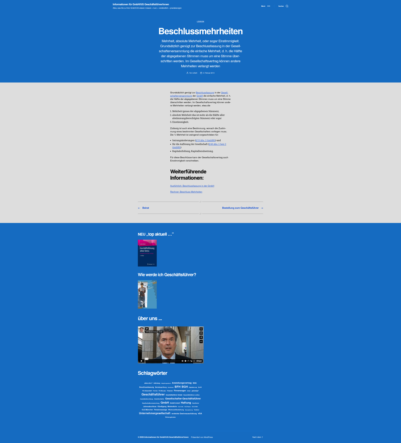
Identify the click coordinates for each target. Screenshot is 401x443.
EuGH (200, 387)
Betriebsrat (170, 387)
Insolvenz (195, 403)
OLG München (147, 409)
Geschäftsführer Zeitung (146, 399)
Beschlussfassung (146, 387)
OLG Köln (195, 406)
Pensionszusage (160, 409)
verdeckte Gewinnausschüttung (184, 413)
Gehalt (188, 391)
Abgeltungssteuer (166, 383)
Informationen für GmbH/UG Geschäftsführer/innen (141, 4)
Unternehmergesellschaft (154, 413)
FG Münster (162, 391)
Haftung (186, 402)
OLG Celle (180, 406)
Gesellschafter (159, 399)
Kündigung (162, 406)
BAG (195, 383)
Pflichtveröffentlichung (176, 410)
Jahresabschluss (149, 406)
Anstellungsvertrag (182, 382)
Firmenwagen (180, 390)
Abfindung (157, 383)
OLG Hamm (187, 406)
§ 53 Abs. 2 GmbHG (205, 140)
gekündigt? (195, 391)
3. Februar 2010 (208, 73)
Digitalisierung (193, 387)
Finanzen (170, 391)
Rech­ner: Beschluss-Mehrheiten (186, 191)
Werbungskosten (170, 417)
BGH (185, 387)
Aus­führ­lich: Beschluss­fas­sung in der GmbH (192, 185)
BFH (177, 387)
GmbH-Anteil (175, 403)
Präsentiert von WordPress (202, 437)
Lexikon (200, 21)
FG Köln (155, 391)
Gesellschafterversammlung (150, 403)
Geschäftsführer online (191, 395)
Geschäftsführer (153, 394)
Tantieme (196, 410)
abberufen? (148, 383)
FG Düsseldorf (147, 391)
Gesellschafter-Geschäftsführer (183, 398)
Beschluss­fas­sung (205, 92)
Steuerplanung (189, 410)
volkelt (194, 73)
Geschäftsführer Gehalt (174, 395)
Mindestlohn (172, 406)
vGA (200, 413)
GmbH (200, 95)
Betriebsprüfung (161, 387)
